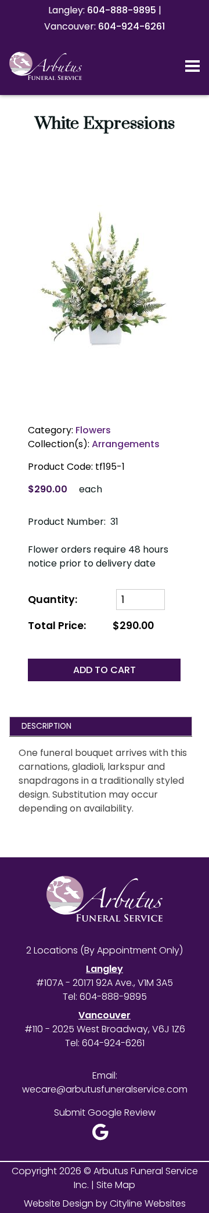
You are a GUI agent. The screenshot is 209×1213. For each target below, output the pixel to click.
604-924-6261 (131, 26)
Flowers (93, 430)
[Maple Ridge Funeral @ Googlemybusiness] (104, 1135)
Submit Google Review (105, 1112)
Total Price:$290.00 (91, 626)
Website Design (58, 1203)
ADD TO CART (104, 670)
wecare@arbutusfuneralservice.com (105, 1089)
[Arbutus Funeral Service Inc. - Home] (61, 66)
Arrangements (126, 444)
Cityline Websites (148, 1203)
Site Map (115, 1185)
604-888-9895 (121, 10)
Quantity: (54, 599)
